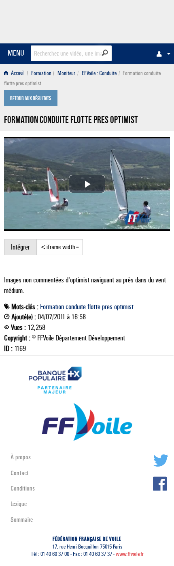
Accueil (17, 73)
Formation (41, 73)
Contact (20, 473)
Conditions (23, 488)
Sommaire (22, 519)
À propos (21, 457)
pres (107, 307)
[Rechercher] (105, 53)
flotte (93, 307)
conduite (76, 307)
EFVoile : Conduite (99, 73)
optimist (124, 307)
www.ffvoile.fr (130, 554)
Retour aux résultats (30, 99)
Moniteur (66, 73)
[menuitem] (161, 53)
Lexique (19, 504)
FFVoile (131, 20)
